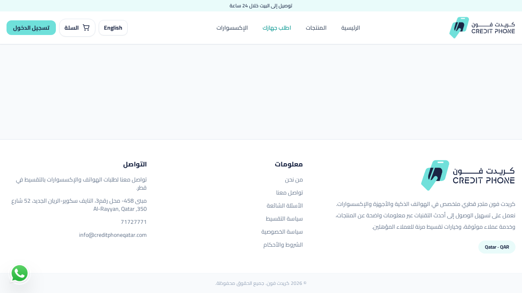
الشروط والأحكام (283, 244)
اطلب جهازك (277, 27)
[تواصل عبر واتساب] (19, 273)
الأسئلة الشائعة (285, 205)
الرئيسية (350, 27)
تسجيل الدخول (31, 27)
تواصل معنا (289, 192)
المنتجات (316, 27)
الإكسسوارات (232, 27)
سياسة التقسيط (284, 218)
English (113, 27)
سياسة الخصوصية (282, 231)
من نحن (294, 179)
